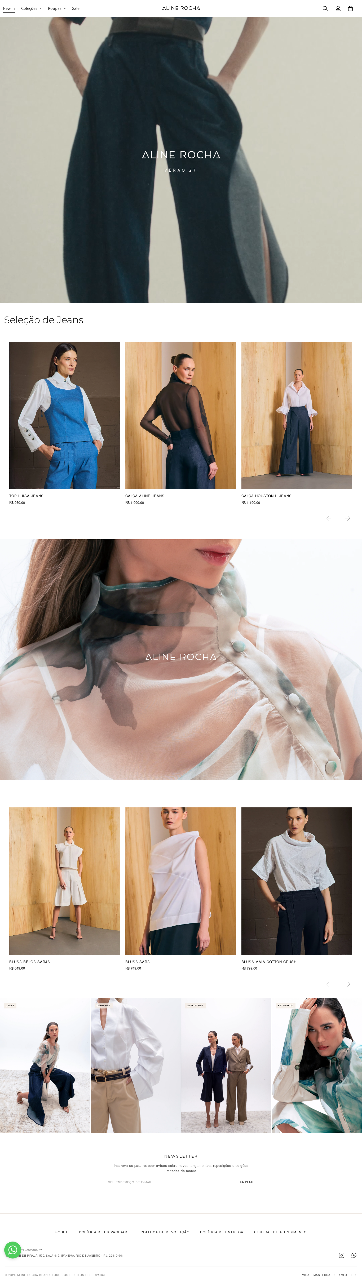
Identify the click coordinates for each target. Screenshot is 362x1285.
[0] (350, 8)
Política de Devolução (165, 1232)
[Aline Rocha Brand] (181, 8)
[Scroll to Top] (352, 1256)
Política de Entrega (222, 1232)
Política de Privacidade (104, 1232)
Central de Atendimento (280, 1232)
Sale (76, 8)
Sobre (62, 1232)
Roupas (54, 8)
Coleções (29, 8)
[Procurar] (325, 8)
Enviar (247, 1182)
